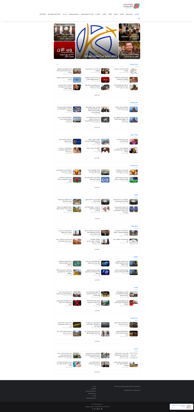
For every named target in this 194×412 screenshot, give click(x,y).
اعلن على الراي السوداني (87, 14)
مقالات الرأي (134, 135)
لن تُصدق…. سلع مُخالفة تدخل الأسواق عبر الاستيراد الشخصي (92, 209)
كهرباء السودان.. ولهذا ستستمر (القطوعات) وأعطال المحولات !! (92, 141)
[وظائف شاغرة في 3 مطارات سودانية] (97, 41)
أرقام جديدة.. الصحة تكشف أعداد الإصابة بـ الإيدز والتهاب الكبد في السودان (121, 355)
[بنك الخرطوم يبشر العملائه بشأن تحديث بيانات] (77, 202)
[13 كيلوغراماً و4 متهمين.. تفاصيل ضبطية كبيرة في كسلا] (133, 333)
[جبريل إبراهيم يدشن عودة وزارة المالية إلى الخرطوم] (105, 87)
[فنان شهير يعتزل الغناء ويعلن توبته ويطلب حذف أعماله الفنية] (77, 303)
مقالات (110, 14)
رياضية (116, 14)
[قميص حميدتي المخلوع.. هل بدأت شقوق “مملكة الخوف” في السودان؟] (133, 119)
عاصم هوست (87, 406)
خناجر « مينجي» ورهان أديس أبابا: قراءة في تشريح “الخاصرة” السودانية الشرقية (92, 119)
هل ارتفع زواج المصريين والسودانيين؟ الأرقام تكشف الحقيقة (121, 302)
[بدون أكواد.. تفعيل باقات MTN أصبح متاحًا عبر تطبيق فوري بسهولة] (77, 272)
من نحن (65, 14)
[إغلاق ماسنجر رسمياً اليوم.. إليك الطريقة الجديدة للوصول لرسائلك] (105, 272)
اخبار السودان (129, 14)
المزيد (104, 14)
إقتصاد (122, 14)
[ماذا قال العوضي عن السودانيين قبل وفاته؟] (105, 364)
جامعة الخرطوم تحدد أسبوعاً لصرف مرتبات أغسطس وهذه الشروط (64, 209)
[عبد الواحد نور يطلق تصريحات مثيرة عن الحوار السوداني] (133, 87)
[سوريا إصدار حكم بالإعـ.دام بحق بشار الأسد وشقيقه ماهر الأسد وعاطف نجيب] (105, 233)
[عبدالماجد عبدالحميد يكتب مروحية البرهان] (77, 141)
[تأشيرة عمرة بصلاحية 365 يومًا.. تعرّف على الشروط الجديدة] (105, 303)
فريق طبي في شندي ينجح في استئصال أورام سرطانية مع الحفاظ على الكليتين (92, 355)
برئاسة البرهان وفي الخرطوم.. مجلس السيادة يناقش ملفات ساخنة (65, 37)
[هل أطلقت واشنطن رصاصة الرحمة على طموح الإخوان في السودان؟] (77, 109)
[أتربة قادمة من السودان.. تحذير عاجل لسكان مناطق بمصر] (77, 241)
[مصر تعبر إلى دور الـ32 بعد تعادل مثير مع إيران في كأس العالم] (77, 180)
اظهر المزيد (97, 187)
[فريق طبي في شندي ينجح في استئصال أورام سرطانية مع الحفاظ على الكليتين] (105, 355)
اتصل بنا (98, 14)
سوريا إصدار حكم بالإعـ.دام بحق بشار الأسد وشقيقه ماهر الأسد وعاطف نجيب (92, 232)
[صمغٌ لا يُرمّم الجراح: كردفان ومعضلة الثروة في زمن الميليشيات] (77, 119)
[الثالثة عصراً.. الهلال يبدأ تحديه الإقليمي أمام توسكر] (105, 180)
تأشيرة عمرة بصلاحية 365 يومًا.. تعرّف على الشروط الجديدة (93, 302)
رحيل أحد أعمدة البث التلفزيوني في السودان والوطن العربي (67, 55)
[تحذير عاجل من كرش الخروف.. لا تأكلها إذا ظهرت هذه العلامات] (133, 364)
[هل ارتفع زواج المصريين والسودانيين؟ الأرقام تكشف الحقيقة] (133, 303)
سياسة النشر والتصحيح (54, 14)
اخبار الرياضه (134, 165)
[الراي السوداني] (131, 6)
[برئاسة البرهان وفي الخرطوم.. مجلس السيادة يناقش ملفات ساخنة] (64, 32)
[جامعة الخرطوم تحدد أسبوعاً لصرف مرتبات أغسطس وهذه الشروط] (77, 209)
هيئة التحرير (43, 14)
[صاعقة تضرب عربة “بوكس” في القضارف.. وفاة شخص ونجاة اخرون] (105, 325)
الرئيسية (137, 14)
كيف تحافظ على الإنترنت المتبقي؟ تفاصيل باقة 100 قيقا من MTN (121, 263)
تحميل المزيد (97, 95)
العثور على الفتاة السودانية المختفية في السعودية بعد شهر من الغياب (65, 87)
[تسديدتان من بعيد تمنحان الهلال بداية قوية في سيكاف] (133, 180)
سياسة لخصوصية (74, 14)
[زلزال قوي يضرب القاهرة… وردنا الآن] (133, 241)
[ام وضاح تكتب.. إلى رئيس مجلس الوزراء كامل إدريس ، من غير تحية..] (77, 150)
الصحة (136, 349)
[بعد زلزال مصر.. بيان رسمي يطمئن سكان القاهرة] (77, 233)
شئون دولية (134, 226)
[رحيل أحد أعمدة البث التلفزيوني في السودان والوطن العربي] (64, 50)
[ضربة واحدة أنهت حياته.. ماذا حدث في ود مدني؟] (77, 333)
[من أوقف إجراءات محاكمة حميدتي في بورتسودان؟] (133, 109)
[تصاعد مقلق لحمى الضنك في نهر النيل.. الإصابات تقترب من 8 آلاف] (77, 364)
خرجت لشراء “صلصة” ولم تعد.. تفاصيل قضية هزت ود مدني (65, 324)
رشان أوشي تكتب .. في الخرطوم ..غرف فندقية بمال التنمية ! (121, 150)
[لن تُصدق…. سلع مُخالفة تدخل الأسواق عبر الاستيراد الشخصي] (105, 209)
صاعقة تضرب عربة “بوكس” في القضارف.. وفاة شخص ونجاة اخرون (93, 324)
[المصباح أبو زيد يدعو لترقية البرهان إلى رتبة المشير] (129, 50)
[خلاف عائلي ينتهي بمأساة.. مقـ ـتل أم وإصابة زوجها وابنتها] (105, 333)
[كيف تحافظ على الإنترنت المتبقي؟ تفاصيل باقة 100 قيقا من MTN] (133, 263)
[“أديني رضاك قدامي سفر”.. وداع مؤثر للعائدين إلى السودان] (77, 294)
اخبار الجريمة (134, 318)
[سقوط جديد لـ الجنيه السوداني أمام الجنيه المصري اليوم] (133, 202)
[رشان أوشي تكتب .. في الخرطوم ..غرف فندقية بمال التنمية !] (133, 150)
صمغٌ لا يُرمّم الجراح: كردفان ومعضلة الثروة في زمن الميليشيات (65, 119)
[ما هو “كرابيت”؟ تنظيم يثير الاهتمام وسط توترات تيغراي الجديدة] (133, 233)
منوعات (136, 287)
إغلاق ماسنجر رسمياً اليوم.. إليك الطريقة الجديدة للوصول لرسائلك (92, 272)
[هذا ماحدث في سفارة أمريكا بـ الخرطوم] (129, 32)
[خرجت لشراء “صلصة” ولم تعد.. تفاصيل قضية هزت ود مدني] (77, 325)
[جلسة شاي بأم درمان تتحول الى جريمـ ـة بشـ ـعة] (133, 325)
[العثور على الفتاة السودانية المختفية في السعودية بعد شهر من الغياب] (77, 87)
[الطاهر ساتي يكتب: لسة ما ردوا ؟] (105, 150)
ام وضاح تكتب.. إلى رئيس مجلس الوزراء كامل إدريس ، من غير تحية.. (65, 150)
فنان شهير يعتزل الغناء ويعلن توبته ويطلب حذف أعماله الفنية (64, 302)
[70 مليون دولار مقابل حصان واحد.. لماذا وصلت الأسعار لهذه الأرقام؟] (105, 294)
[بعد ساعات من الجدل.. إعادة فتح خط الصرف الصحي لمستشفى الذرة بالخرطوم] (77, 355)
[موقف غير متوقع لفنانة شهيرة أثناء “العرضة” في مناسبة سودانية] (133, 294)
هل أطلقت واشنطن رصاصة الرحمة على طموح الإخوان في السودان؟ (64, 109)
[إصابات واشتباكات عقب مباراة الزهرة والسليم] (105, 172)
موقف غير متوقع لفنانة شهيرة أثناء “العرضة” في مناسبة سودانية (121, 294)
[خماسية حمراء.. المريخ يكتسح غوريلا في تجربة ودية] (77, 172)
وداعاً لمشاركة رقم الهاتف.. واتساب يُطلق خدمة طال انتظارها (65, 263)
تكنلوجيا (135, 257)
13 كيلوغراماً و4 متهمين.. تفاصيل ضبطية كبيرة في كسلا (121, 333)
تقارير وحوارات (134, 102)
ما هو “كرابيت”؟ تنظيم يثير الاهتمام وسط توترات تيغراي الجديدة (121, 232)
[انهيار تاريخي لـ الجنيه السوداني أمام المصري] (105, 202)
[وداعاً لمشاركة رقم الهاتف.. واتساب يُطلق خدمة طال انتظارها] (77, 263)
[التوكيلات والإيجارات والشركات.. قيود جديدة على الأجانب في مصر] (105, 241)
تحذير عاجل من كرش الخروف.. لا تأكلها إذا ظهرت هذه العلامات (120, 364)
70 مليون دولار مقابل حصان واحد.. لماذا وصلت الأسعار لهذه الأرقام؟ (93, 294)
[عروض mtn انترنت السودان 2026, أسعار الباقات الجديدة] (133, 272)
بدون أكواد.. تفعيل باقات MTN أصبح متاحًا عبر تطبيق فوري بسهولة (64, 272)
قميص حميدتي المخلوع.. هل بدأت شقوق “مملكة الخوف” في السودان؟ (121, 119)
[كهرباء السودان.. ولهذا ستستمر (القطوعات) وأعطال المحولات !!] (105, 141)
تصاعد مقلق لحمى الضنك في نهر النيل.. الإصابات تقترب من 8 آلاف (64, 364)
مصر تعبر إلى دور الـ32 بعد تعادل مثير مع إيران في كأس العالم (65, 179)
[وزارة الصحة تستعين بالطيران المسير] (77, 80)
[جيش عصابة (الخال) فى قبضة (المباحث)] (133, 141)
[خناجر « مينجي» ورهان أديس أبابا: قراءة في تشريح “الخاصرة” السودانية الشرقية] (105, 119)
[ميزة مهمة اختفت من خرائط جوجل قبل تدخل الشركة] (105, 263)
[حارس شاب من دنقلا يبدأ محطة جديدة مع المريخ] (133, 172)
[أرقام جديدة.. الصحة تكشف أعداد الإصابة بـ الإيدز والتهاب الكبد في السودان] (133, 355)
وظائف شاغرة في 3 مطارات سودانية (101, 56)
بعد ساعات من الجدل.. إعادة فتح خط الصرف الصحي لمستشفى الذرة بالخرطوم (64, 355)
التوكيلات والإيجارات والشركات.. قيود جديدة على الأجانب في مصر (93, 241)
